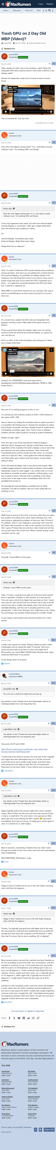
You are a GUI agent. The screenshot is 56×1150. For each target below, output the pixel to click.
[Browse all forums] (46, 10)
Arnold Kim (6, 1071)
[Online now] (6, 138)
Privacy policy (6, 1127)
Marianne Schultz (34, 1096)
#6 (54, 405)
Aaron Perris (32, 1114)
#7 (54, 511)
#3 (54, 203)
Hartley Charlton (7, 1096)
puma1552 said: (9, 689)
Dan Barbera (6, 1105)
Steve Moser (6, 1114)
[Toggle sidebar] (53, 10)
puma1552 (7, 43)
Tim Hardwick (32, 1088)
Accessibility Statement (22, 1127)
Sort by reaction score (37, 43)
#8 (54, 552)
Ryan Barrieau (33, 1105)
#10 (53, 640)
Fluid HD (8, 1132)
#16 (53, 908)
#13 (53, 790)
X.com (8, 1075)
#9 (54, 577)
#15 (53, 881)
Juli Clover (5, 1080)
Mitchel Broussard (8, 1088)
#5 (54, 315)
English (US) (49, 1129)
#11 (53, 683)
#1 (54, 63)
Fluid (2, 1132)
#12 (53, 723)
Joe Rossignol (33, 1080)
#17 (53, 956)
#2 (54, 142)
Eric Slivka (31, 1071)
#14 (53, 843)
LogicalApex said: (10, 729)
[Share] (49, 63)
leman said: (7, 209)
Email (3, 1075)
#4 (54, 266)
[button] (2, 4)
